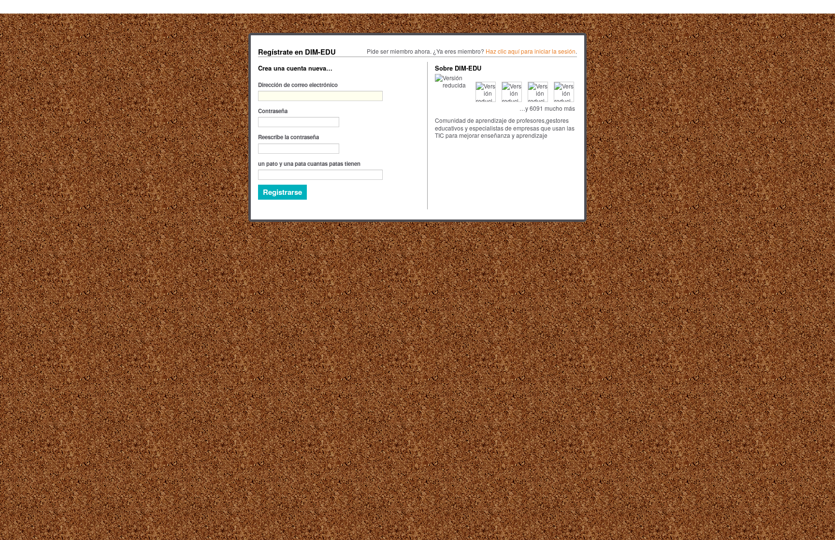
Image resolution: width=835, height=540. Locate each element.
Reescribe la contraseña (288, 137)
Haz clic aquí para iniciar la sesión (531, 51)
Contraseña (273, 111)
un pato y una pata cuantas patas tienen (309, 163)
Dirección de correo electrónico (298, 84)
